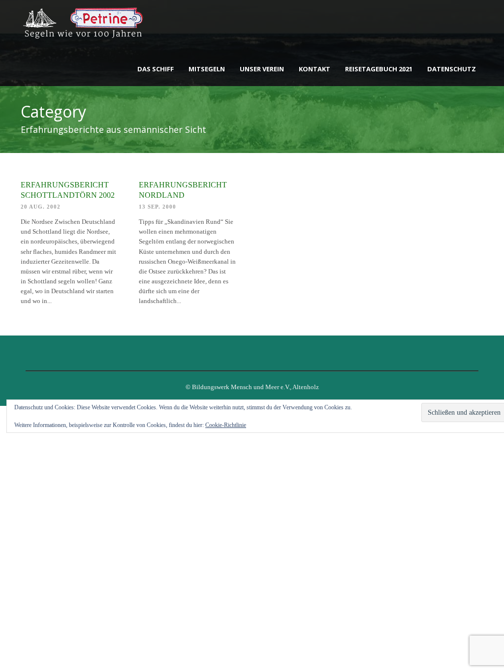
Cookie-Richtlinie (225, 425)
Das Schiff (155, 68)
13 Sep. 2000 (157, 207)
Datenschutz (451, 68)
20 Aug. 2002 (41, 207)
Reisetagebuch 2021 (378, 68)
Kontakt (314, 68)
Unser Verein (262, 68)
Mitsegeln (207, 68)
